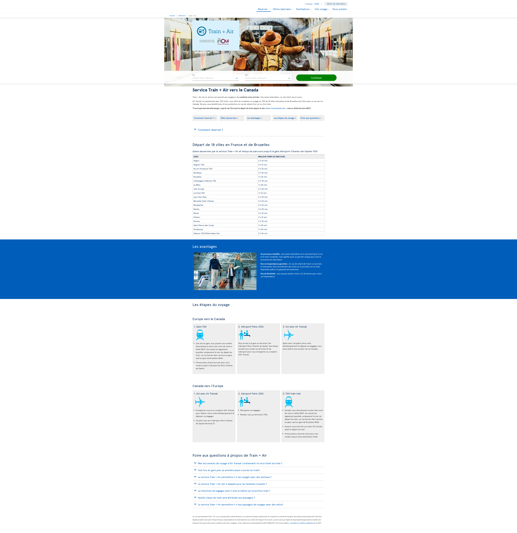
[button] (316, 77)
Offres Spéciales (281, 9)
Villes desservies (228, 117)
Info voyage (321, 9)
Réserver (262, 9)
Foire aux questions (310, 117)
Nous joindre (340, 9)
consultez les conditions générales (301, 523)
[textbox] (216, 77)
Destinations (302, 9)
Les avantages (253, 117)
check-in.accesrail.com (275, 108)
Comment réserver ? (204, 117)
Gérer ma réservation (336, 3)
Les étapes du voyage (284, 117)
